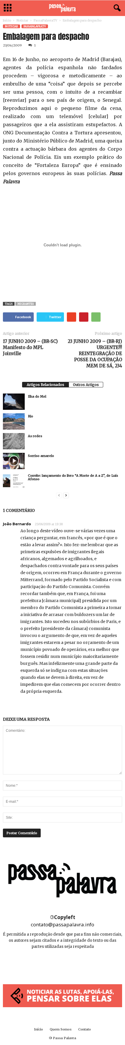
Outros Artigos (86, 384)
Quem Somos (61, 1029)
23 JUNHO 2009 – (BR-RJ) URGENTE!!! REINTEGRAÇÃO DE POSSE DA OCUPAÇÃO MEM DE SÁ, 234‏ (95, 353)
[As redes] (14, 441)
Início (7, 20)
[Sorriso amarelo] (14, 461)
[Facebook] (49, 964)
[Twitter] (75, 964)
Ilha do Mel (37, 396)
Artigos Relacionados (45, 384)
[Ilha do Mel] (14, 402)
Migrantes (25, 303)
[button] (116, 8)
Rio (30, 416)
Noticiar (22, 20)
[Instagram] (62, 964)
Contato (84, 1029)
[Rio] (14, 421)
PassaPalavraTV (45, 20)
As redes (35, 436)
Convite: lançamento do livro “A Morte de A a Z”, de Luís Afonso (73, 477)
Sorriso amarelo (41, 456)
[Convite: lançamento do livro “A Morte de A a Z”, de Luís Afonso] (14, 481)
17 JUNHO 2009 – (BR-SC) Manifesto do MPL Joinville (30, 347)
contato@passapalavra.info (62, 924)
